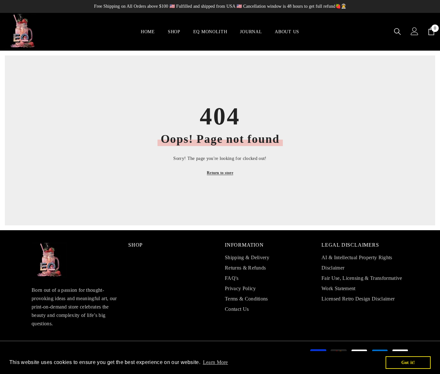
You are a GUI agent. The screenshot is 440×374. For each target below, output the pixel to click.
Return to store (220, 173)
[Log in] (414, 31)
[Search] (397, 31)
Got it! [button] (408, 362)
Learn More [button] (215, 362)
